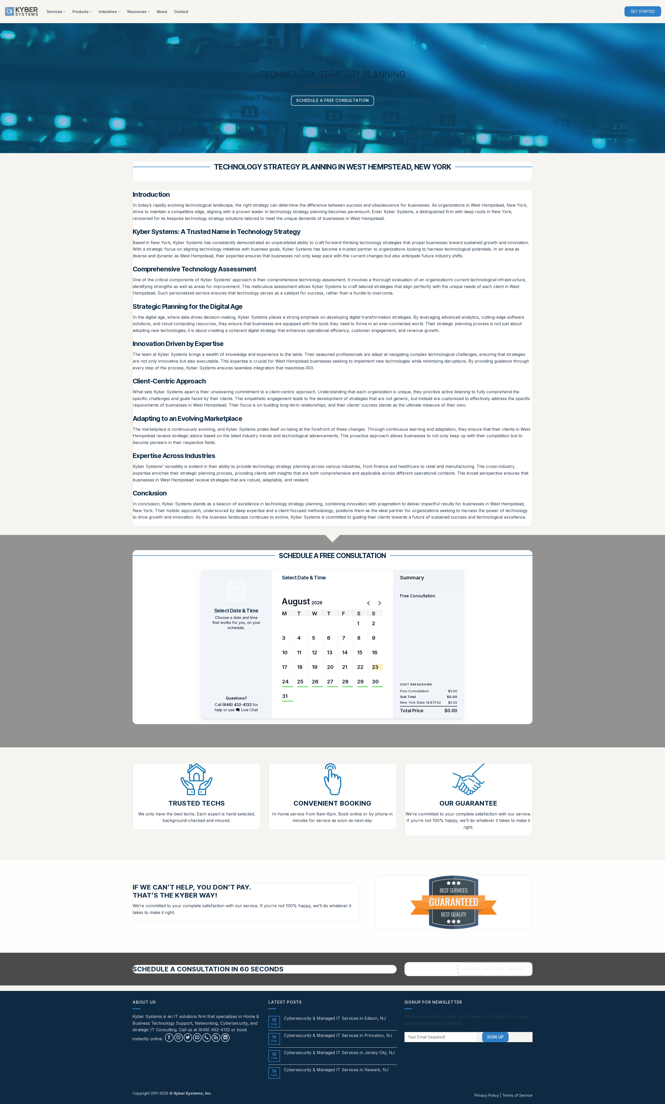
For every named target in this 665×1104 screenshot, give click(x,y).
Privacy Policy (487, 1095)
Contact (181, 11)
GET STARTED (643, 11)
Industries (108, 11)
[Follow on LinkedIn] (225, 1037)
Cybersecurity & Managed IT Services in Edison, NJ (335, 1018)
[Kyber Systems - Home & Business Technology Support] (21, 11)
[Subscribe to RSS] (216, 1037)
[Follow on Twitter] (188, 1037)
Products (80, 11)
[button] (285, 623)
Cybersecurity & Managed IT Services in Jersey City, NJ (339, 1052)
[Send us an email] (197, 1037)
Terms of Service (517, 1095)
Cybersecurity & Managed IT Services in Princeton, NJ (338, 1035)
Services (54, 11)
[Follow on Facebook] (169, 1037)
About (162, 11)
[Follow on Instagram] (178, 1037)
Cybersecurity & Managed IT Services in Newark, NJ (336, 1069)
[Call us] (206, 1037)
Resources (137, 11)
